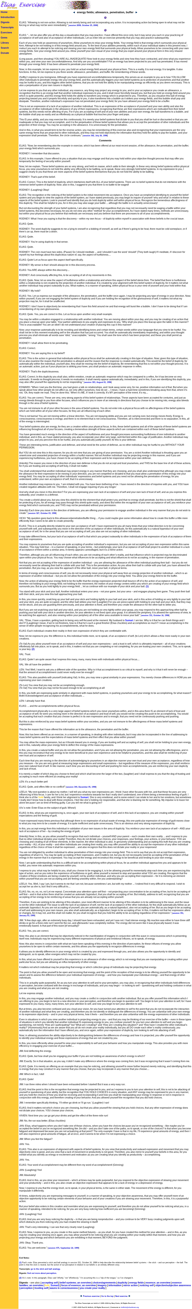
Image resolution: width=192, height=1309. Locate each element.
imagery (102, 1285)
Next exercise (121, 1296)
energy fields (136, 1282)
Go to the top (107, 1296)
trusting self (41, 1288)
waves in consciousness (64, 1288)
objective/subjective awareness (173, 1285)
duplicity (122, 1282)
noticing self (147, 1285)
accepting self (50, 1282)
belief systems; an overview (75, 1282)
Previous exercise (91, 1296)
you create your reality (92, 1288)
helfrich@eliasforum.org (130, 1307)
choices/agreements (104, 1282)
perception (26, 1288)
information (115, 1285)
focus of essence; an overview (78, 1285)
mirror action (130, 1285)
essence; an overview (158, 1282)
